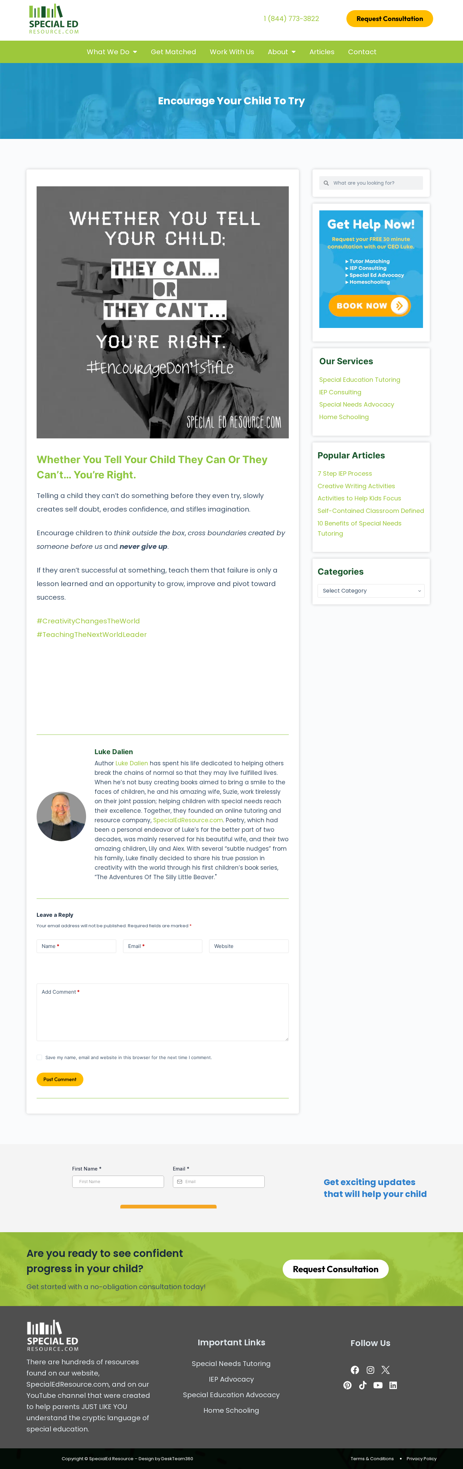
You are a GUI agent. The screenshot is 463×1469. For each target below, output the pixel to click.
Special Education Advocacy (231, 1395)
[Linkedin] (393, 1385)
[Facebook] (355, 1370)
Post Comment (60, 1079)
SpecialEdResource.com (188, 820)
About (278, 52)
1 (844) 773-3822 (291, 18)
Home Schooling (231, 1410)
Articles (322, 52)
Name (50, 946)
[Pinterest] (347, 1385)
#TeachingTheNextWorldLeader (92, 634)
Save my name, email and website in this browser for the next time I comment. (128, 1057)
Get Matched (173, 52)
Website (224, 946)
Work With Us (232, 52)
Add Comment (61, 992)
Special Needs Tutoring (231, 1363)
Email (136, 946)
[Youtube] (378, 1385)
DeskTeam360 (177, 1458)
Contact (362, 52)
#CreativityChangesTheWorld (88, 621)
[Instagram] (370, 1370)
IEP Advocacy (231, 1379)
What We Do (108, 52)
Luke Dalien (132, 763)
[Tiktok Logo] (362, 1385)
